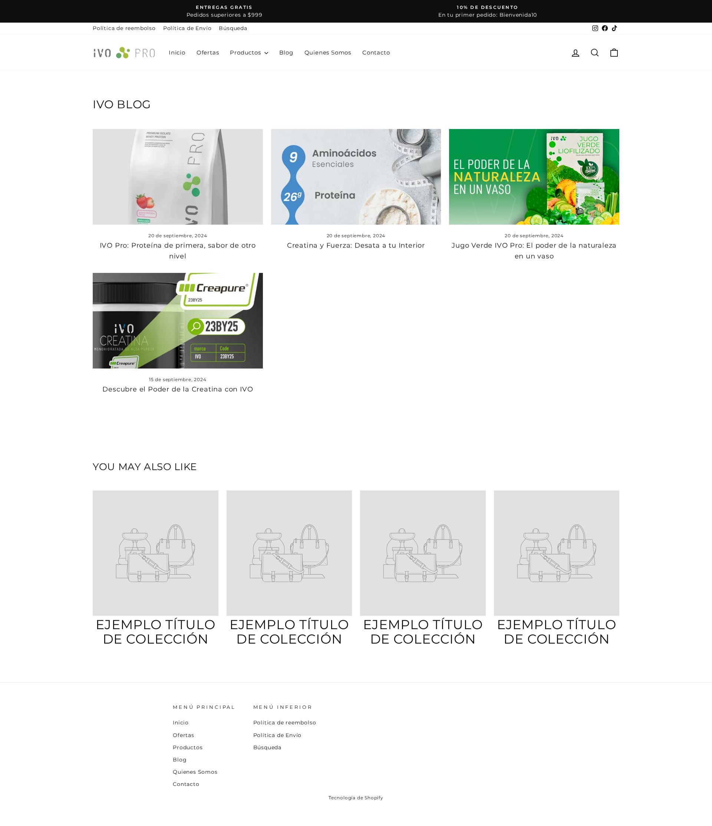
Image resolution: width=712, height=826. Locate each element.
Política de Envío (187, 28)
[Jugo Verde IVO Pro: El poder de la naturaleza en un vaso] (534, 177)
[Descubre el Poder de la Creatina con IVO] (178, 321)
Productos (246, 52)
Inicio (177, 52)
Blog (286, 52)
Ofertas (208, 52)
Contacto (376, 52)
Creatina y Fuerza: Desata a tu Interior (356, 245)
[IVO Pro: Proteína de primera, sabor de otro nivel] (178, 177)
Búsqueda (233, 28)
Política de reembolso (124, 28)
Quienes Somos (327, 52)
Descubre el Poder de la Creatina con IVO (177, 389)
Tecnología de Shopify (356, 797)
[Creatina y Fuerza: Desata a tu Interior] (356, 177)
